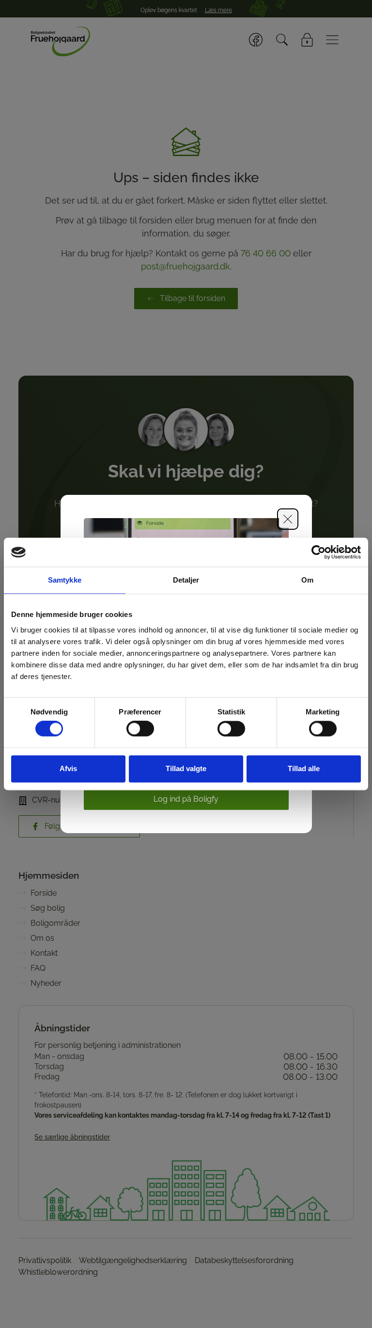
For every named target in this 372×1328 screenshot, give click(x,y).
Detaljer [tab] (186, 580)
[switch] (140, 729)
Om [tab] (307, 580)
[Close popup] (287, 519)
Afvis (68, 768)
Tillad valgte (186, 768)
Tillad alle (304, 768)
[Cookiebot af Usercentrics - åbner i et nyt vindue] (318, 552)
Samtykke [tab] (64, 580)
